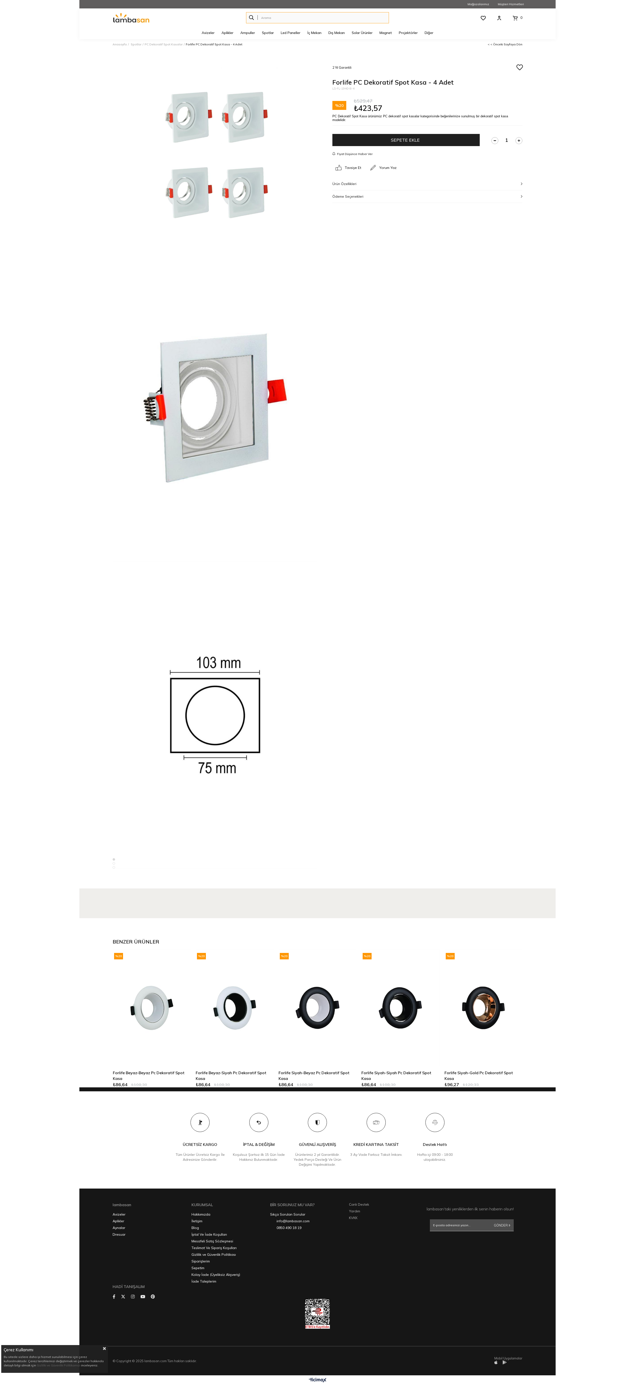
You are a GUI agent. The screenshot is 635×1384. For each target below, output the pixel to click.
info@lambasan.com (293, 1221)
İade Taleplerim (203, 1281)
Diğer (429, 33)
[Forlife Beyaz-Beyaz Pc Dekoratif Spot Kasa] (152, 1007)
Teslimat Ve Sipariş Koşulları (214, 1248)
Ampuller (247, 33)
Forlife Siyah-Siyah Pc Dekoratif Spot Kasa (396, 1075)
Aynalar (119, 1228)
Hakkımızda (200, 1214)
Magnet (386, 33)
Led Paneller (290, 33)
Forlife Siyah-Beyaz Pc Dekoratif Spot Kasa (314, 1075)
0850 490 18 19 (289, 1228)
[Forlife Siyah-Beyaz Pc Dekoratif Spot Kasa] (317, 1007)
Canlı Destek (359, 1204)
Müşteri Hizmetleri (511, 4)
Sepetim (197, 1268)
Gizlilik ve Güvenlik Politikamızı (58, 1365)
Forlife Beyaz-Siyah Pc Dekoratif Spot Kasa (231, 1075)
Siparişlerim (200, 1261)
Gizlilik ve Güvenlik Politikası (213, 1254)
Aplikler (227, 33)
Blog (195, 1228)
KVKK (353, 1218)
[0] (515, 18)
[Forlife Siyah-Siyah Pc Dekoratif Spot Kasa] (400, 1007)
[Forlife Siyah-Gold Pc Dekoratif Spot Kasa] (483, 1007)
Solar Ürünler (362, 33)
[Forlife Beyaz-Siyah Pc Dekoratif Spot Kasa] (235, 1007)
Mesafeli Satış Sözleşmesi (212, 1241)
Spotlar (268, 33)
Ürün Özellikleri (344, 184)
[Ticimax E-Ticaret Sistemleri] (317, 1380)
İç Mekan (314, 33)
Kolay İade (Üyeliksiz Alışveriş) (215, 1274)
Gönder (501, 1225)
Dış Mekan (336, 33)
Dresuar (119, 1234)
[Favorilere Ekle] (519, 67)
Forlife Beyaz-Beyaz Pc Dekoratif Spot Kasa (149, 1075)
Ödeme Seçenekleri (347, 196)
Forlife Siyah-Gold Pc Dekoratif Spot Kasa (478, 1075)
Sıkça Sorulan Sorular (287, 1214)
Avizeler (208, 33)
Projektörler (408, 33)
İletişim (196, 1221)
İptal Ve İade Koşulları (209, 1234)
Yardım (354, 1211)
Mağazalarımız (478, 4)
